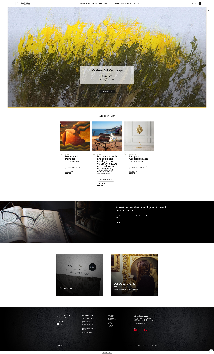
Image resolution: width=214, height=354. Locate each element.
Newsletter (110, 325)
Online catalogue (73, 167)
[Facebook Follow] (58, 324)
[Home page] (21, 3)
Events (129, 3)
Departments (98, 3)
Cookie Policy (155, 345)
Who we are (83, 3)
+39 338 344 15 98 (88, 328)
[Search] (192, 3)
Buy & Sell (91, 3)
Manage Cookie (146, 345)
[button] (60, 123)
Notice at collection (107, 352)
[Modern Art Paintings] (75, 136)
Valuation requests (120, 3)
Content (110, 326)
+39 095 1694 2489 (87, 327)
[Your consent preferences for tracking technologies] (211, 351)
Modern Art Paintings (107, 70)
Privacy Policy (138, 345)
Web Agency (129, 345)
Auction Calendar (109, 3)
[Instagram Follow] (61, 324)
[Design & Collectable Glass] (139, 136)
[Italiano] (200, 3)
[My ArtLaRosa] (196, 3)
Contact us (136, 3)
